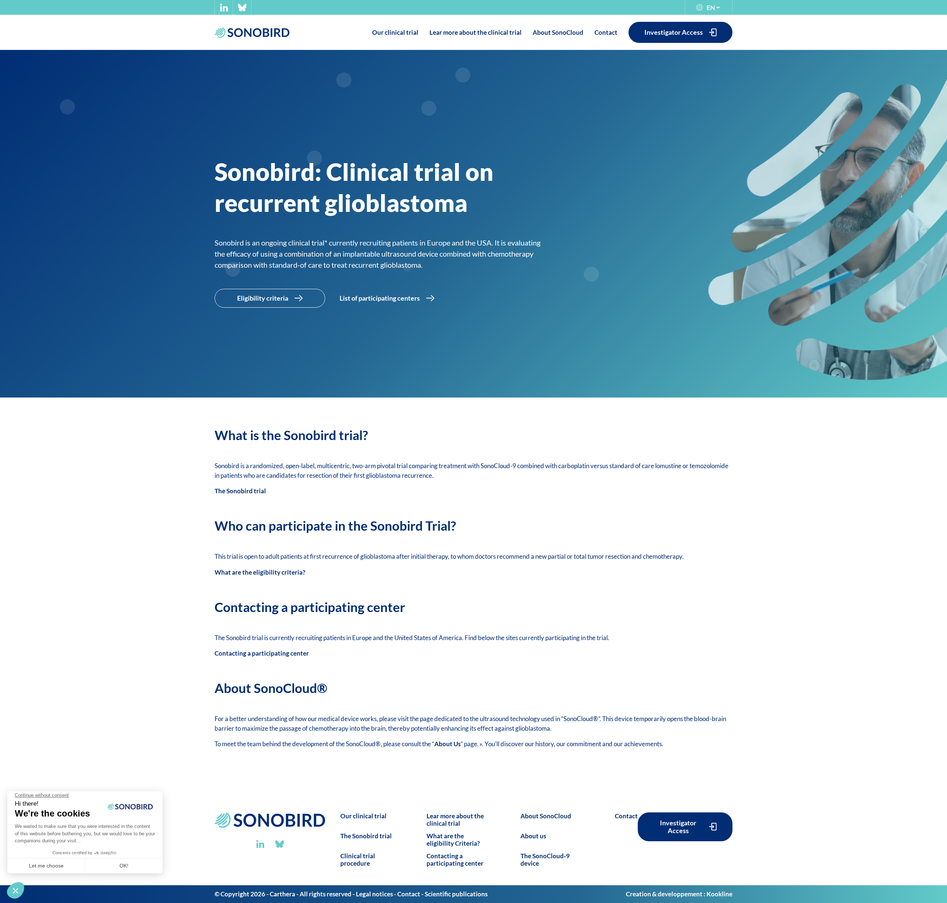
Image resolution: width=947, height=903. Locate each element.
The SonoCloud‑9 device (545, 859)
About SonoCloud (545, 816)
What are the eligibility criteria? (260, 572)
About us (533, 836)
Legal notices (374, 894)
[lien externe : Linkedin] (224, 7)
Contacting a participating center (262, 653)
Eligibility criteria (262, 298)
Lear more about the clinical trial (455, 819)
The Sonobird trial (240, 491)
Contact (626, 816)
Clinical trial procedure (357, 859)
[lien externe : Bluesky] (242, 7)
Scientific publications (456, 894)
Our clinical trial (363, 816)
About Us (447, 744)
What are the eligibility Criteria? (453, 839)
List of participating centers (380, 298)
